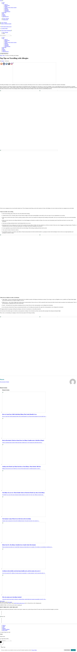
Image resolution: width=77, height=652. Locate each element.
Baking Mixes (7, 5)
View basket (10, 602)
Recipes (3, 14)
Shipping (3, 628)
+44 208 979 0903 (4, 28)
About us (4, 15)
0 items (5, 19)
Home (1, 55)
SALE (3, 2)
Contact (3, 626)
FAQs (3, 627)
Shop (3, 3)
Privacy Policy (4, 630)
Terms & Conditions (5, 629)
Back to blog (2, 601)
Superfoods (7, 10)
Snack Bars (7, 9)
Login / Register (6, 18)
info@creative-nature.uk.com (6, 26)
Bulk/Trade (4, 12)
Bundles (6, 6)
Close (1, 0)
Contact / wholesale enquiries (6, 23)
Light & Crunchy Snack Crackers (10, 7)
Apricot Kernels (7, 11)
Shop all (6, 4)
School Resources (5, 16)
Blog (3, 13)
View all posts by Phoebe (4, 381)
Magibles (6, 8)
